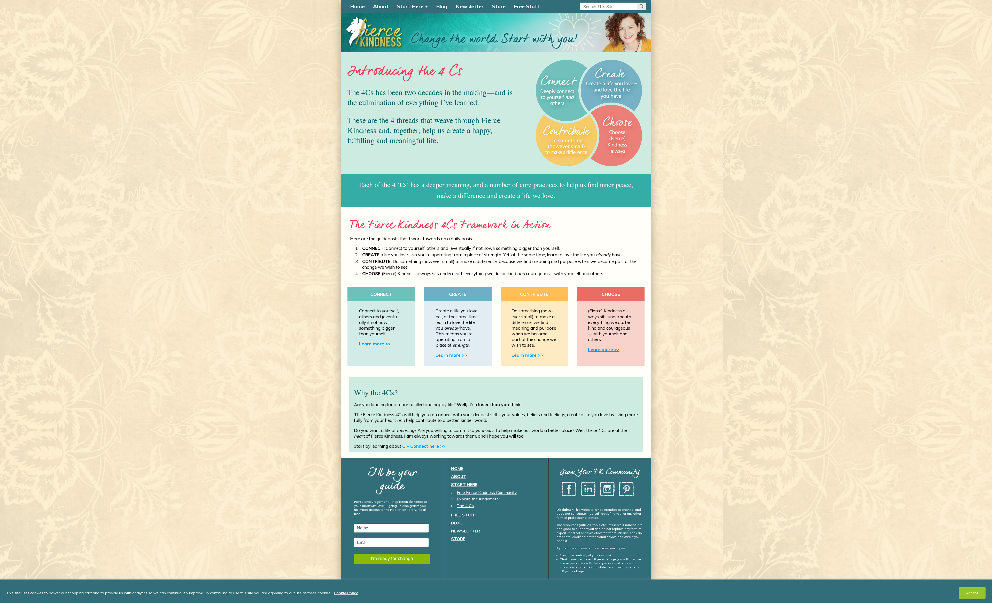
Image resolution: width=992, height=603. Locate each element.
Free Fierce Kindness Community (487, 492)
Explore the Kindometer (478, 498)
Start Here (410, 6)
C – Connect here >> (423, 446)
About (381, 6)
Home (357, 6)
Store (499, 6)
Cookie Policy (346, 593)
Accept (972, 593)
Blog (441, 6)
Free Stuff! (527, 6)
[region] (496, 591)
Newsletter (470, 6)
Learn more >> (375, 343)
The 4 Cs (465, 505)
